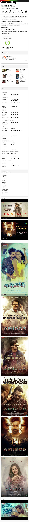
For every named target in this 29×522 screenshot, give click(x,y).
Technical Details (6, 172)
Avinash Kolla (14, 135)
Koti (12, 163)
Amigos (8, 5)
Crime (9, 29)
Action (6, 29)
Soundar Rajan (14, 122)
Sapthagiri (8, 80)
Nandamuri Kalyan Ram (17, 21)
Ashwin (12, 143)
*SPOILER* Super (10, 56)
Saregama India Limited (16, 130)
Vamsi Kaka (13, 153)
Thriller (12, 29)
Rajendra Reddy (14, 94)
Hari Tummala (14, 106)
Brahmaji (8, 74)
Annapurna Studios (15, 165)
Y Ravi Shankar (14, 100)
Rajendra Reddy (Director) (9, 23)
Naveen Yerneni (14, 99)
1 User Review (5, 52)
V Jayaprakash (23, 80)
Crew (3, 89)
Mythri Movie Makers (16, 102)
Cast (3, 66)
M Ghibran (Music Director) (14, 25)
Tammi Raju (14, 149)
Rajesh (12, 144)
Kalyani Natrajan (22, 75)
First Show (13, 157)
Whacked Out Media (15, 158)
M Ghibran (13, 128)
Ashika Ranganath (7, 21)
